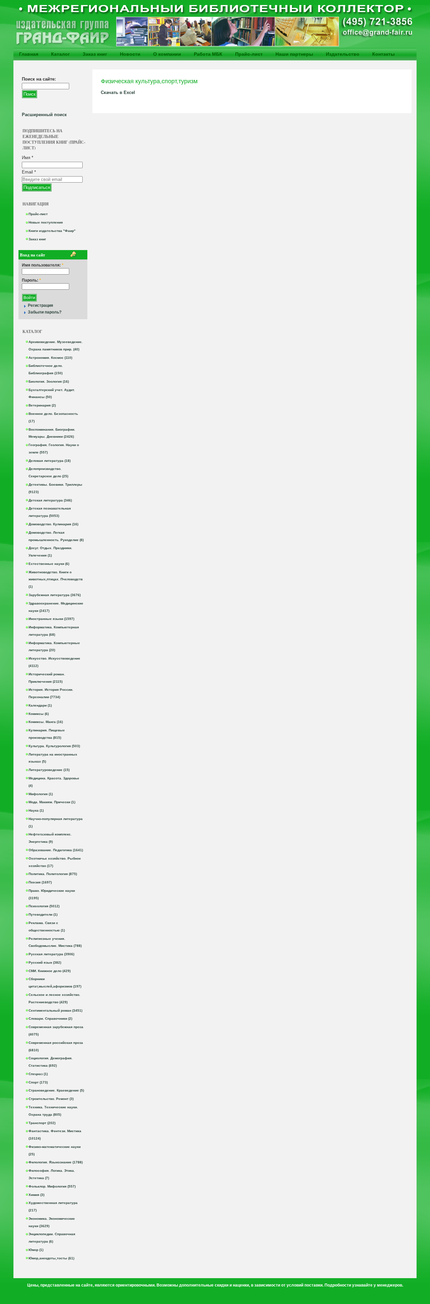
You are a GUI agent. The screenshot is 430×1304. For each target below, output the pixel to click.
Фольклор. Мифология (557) (52, 1186)
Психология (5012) (44, 906)
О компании (167, 54)
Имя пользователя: (42, 265)
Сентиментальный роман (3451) (55, 1010)
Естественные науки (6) (49, 564)
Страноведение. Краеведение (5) (56, 1090)
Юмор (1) (36, 1250)
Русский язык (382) (45, 962)
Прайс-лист (249, 54)
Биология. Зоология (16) (49, 381)
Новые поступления (46, 222)
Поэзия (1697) (40, 882)
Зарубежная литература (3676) (55, 595)
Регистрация (40, 305)
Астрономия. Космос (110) (50, 357)
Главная (28, 54)
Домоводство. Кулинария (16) (53, 524)
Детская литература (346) (50, 500)
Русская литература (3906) (51, 954)
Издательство (342, 54)
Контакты (383, 54)
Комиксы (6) (39, 714)
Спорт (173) (38, 1082)
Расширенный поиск (44, 114)
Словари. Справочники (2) (50, 1018)
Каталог (60, 54)
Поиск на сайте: (39, 79)
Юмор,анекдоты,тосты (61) (51, 1258)
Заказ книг (95, 54)
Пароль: (31, 280)
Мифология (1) (41, 794)
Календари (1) (40, 705)
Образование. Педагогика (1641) (56, 850)
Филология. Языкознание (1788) (56, 1162)
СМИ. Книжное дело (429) (50, 971)
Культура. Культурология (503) (54, 746)
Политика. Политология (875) (53, 874)
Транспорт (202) (42, 1123)
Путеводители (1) (43, 914)
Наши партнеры (294, 54)
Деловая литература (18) (50, 461)
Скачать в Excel (118, 92)
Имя (27, 157)
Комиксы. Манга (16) (46, 722)
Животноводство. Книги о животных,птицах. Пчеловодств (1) (56, 579)
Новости (130, 54)
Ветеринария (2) (42, 405)
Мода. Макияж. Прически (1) (52, 802)
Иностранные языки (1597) (51, 619)
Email (29, 172)
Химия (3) (36, 1195)
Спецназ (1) (38, 1074)
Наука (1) (36, 810)
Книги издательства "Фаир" (52, 231)
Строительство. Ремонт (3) (51, 1099)
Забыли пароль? (44, 312)
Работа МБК (208, 54)
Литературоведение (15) (49, 770)
